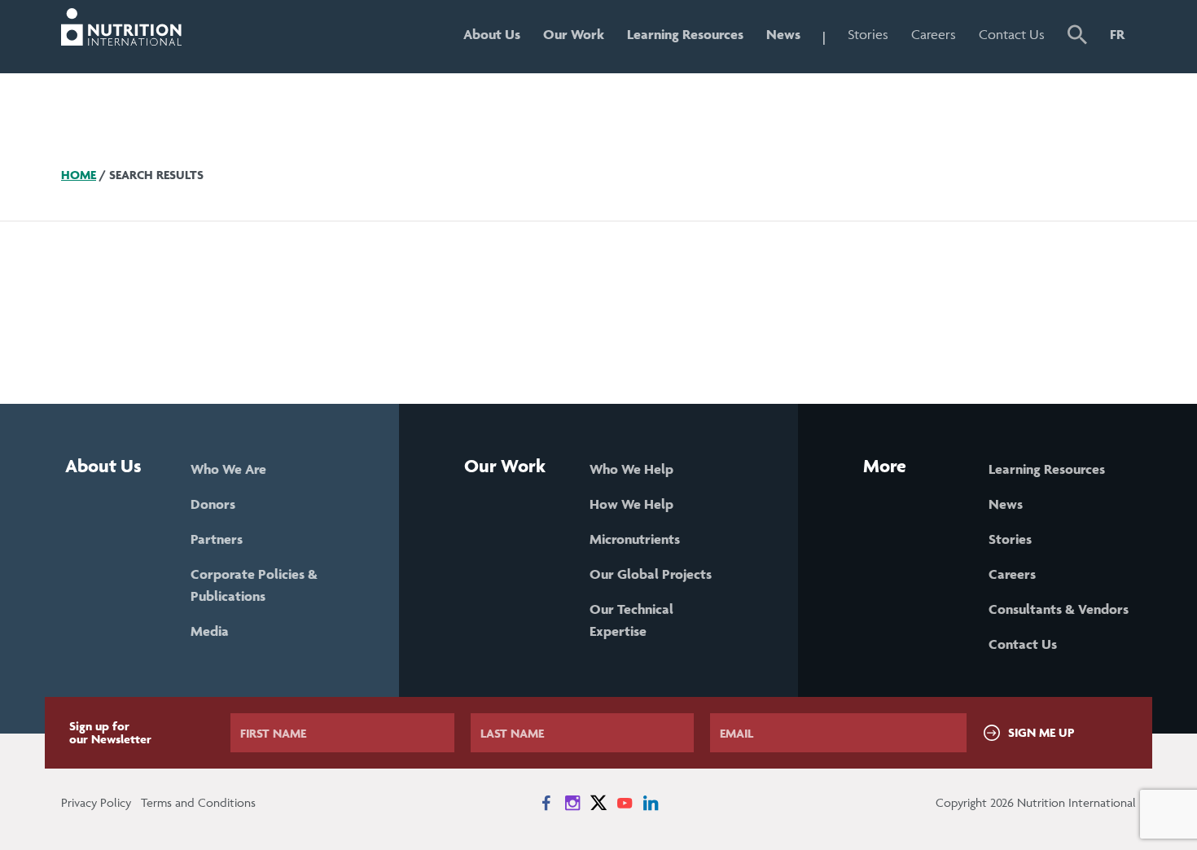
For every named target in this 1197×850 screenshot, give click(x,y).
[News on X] (598, 803)
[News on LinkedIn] (650, 803)
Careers (933, 34)
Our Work (573, 34)
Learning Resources (685, 34)
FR (1117, 34)
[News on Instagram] (572, 803)
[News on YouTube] (624, 803)
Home (78, 174)
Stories (868, 34)
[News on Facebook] (546, 803)
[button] (1077, 36)
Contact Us (1012, 34)
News (783, 34)
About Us (491, 34)
